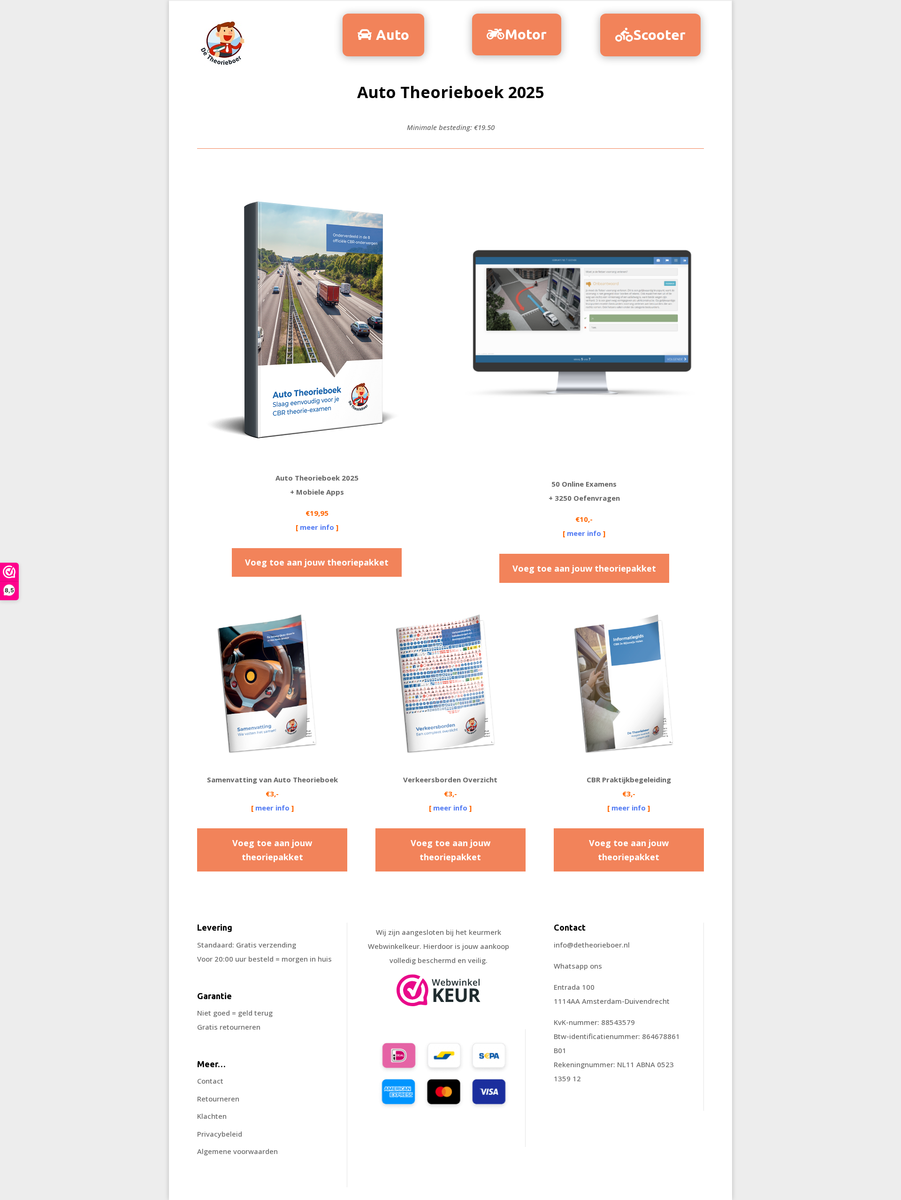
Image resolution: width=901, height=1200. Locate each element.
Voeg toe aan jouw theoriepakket (317, 562)
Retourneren (218, 1098)
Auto (392, 35)
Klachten (212, 1116)
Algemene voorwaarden (237, 1151)
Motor (526, 34)
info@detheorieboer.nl (592, 944)
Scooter (660, 35)
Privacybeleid (219, 1134)
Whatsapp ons (578, 966)
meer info (317, 527)
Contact (210, 1080)
